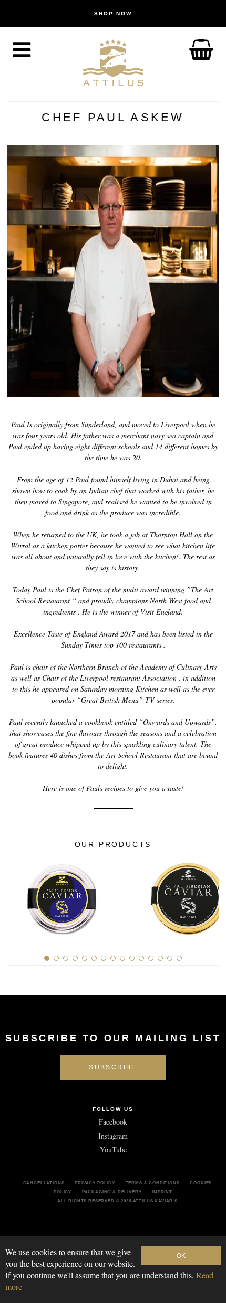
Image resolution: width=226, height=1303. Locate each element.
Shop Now (113, 13)
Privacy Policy (95, 1182)
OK (181, 1255)
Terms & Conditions (153, 1182)
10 (132, 958)
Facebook (113, 1122)
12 (150, 958)
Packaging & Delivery (112, 1191)
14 (169, 958)
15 (179, 958)
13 (160, 958)
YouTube (113, 1149)
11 (141, 958)
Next (207, 894)
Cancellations (44, 1182)
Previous (19, 894)
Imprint (162, 1191)
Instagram (113, 1136)
